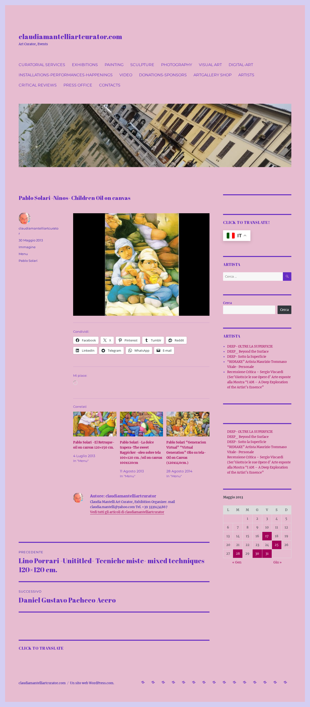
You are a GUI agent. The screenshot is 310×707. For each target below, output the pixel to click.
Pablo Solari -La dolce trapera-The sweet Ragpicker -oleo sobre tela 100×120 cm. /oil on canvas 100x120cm (141, 452)
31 (267, 554)
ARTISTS (246, 75)
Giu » (277, 562)
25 (277, 545)
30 (257, 554)
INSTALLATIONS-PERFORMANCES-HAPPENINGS (66, 75)
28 (238, 554)
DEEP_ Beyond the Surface (248, 351)
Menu (23, 254)
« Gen (236, 562)
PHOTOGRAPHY (176, 64)
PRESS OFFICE (77, 85)
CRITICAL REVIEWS (38, 85)
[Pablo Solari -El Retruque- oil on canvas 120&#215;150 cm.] (94, 424)
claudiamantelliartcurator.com (70, 36)
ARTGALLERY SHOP (213, 75)
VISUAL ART (210, 64)
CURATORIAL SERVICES (42, 64)
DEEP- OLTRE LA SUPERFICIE (250, 346)
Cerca (227, 303)
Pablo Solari (28, 261)
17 (267, 536)
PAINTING (114, 64)
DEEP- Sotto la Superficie (246, 357)
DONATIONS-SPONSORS (163, 75)
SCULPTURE (142, 64)
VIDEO (125, 75)
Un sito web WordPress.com (91, 683)
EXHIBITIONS (85, 64)
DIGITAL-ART (241, 64)
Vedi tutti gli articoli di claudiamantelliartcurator (127, 512)
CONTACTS (109, 85)
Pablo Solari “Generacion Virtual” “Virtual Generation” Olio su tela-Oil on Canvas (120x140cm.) (186, 452)
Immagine (27, 247)
